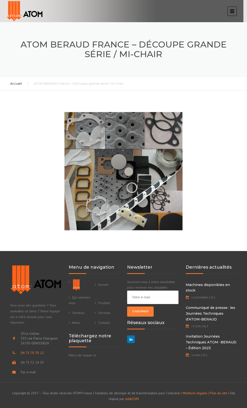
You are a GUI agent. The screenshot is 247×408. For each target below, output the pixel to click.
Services (104, 313)
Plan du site (218, 393)
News (76, 322)
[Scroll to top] (222, 382)
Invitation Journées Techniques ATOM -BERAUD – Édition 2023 (211, 342)
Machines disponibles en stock (208, 288)
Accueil (16, 83)
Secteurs (78, 313)
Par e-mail (28, 372)
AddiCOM (132, 399)
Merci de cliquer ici (82, 355)
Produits (104, 303)
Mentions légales (195, 393)
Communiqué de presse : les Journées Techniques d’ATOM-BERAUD (210, 313)
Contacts (104, 322)
